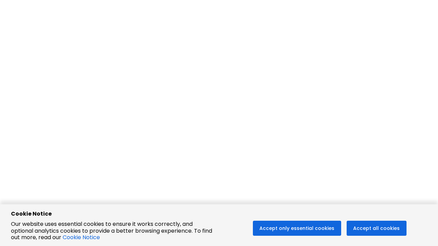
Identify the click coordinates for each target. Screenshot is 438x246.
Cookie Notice (81, 237)
